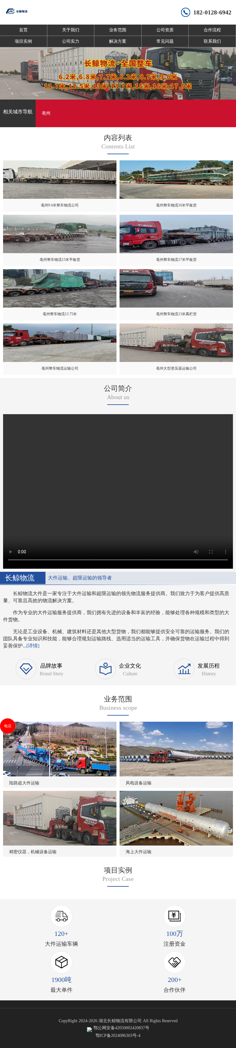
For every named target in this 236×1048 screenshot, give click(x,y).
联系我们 (212, 41)
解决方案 (117, 41)
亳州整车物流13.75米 (60, 314)
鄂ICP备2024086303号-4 (118, 1035)
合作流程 (212, 30)
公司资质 (165, 30)
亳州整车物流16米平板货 (176, 205)
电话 (7, 726)
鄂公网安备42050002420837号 (121, 1028)
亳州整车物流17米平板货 (176, 259)
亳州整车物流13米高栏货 (176, 314)
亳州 (46, 113)
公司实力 (70, 41)
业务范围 (117, 30)
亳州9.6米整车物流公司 (60, 205)
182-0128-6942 (212, 12)
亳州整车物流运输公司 (59, 368)
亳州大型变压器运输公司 (176, 368)
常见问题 (165, 41)
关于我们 (70, 30)
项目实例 (23, 41)
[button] (107, 90)
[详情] (32, 645)
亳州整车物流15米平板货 (60, 259)
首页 (23, 30)
